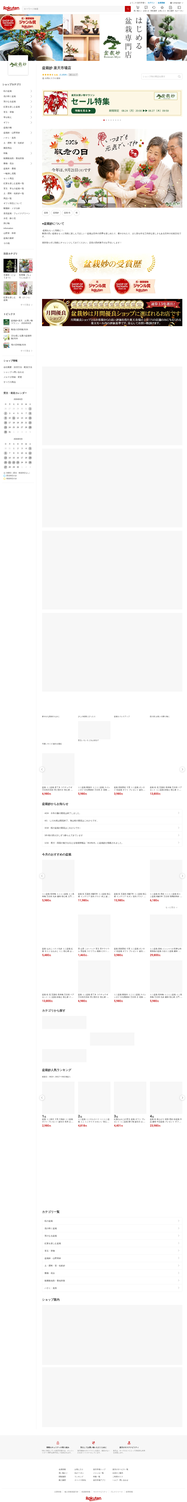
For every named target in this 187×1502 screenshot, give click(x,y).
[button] (176, 3)
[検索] (128, 9)
